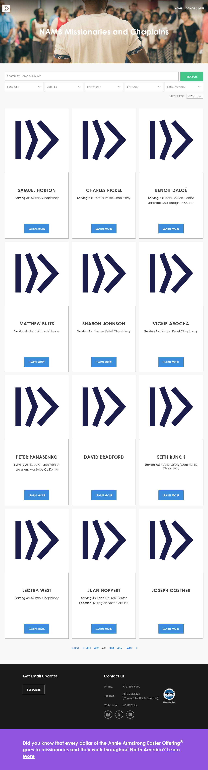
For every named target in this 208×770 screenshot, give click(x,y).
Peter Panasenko (37, 457)
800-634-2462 (131, 694)
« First (75, 648)
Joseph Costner (171, 590)
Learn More (36, 228)
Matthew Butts (37, 323)
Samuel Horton (37, 190)
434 (112, 648)
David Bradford (104, 457)
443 (129, 648)
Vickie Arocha (171, 323)
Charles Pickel (104, 190)
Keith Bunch (170, 457)
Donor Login (194, 8)
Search (192, 76)
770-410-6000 (131, 686)
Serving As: (22, 198)
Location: (154, 202)
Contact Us (130, 705)
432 (96, 648)
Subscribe (34, 689)
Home (178, 8)
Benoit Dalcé (171, 190)
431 (88, 648)
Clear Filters (176, 96)
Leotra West (36, 590)
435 (119, 648)
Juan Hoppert (103, 590)
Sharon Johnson (103, 323)
